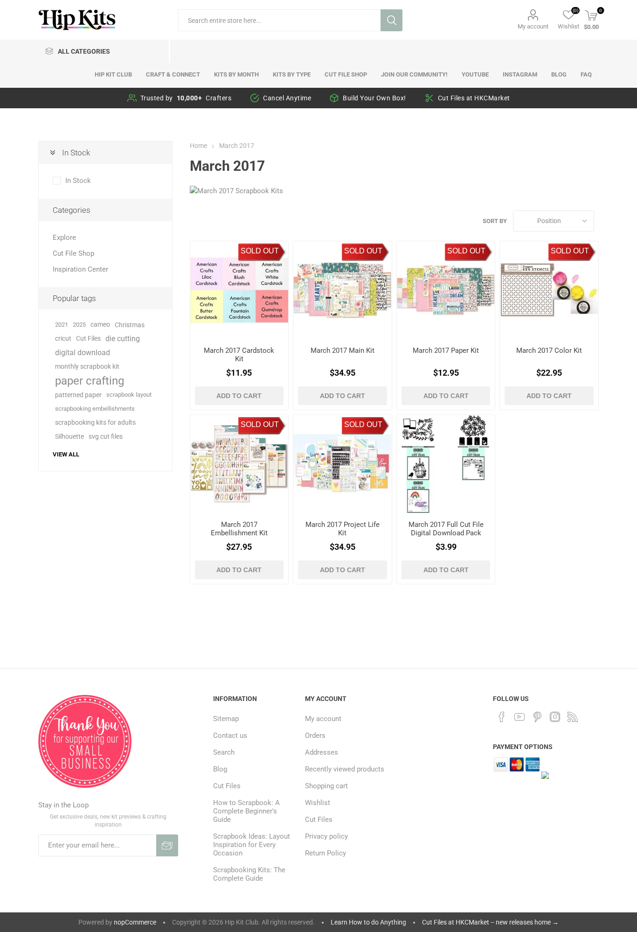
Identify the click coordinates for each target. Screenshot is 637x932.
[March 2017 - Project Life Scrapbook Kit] (342, 464)
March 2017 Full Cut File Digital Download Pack (446, 528)
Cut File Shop (73, 253)
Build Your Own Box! (374, 98)
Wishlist (317, 803)
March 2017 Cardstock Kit (239, 354)
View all (66, 454)
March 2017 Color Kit (549, 350)
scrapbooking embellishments (95, 408)
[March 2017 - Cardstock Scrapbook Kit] (239, 290)
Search (391, 20)
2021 (61, 324)
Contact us (230, 735)
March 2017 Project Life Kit (342, 528)
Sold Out (260, 251)
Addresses (321, 752)
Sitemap (226, 719)
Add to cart (239, 395)
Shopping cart (326, 786)
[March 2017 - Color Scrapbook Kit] (549, 290)
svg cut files (106, 437)
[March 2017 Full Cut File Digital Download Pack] (446, 464)
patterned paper (78, 395)
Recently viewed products (344, 769)
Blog (220, 769)
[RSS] (572, 716)
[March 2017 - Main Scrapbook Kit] (342, 290)
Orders (315, 735)
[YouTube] (519, 716)
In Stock (78, 180)
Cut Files (88, 339)
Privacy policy (326, 836)
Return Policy (325, 853)
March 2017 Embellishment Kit (239, 528)
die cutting (122, 338)
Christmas (130, 325)
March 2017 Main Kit (342, 350)
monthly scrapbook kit (87, 367)
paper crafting (89, 380)
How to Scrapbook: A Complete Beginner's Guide (246, 811)
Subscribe (167, 845)
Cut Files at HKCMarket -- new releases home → (490, 922)
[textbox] (279, 20)
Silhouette (69, 437)
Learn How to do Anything (368, 922)
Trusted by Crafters (186, 98)
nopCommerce (135, 922)
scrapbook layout (129, 394)
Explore (64, 237)
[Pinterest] (537, 716)
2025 (79, 324)
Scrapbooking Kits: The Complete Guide (249, 874)
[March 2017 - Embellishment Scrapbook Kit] (239, 464)
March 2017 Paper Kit (446, 350)
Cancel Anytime (287, 98)
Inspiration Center (80, 269)
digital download (82, 352)
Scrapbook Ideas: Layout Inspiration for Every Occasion (251, 844)
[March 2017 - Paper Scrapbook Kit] (446, 290)
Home (198, 145)
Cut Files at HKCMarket (474, 98)
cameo (100, 325)
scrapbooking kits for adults (95, 423)
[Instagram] (554, 716)
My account (533, 26)
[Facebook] (501, 716)
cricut (63, 339)
